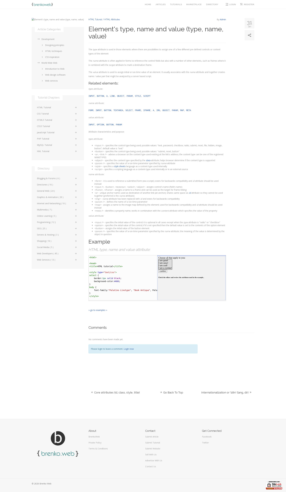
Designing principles (54, 45)
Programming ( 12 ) (46, 222)
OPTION (100, 124)
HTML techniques (53, 51)
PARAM (130, 96)
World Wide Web (49, 62)
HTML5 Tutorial (44, 119)
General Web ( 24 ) (46, 190)
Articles (161, 4)
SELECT (129, 110)
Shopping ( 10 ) (44, 241)
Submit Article (151, 436)
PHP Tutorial (43, 138)
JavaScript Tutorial (45, 132)
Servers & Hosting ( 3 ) (48, 234)
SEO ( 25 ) (41, 228)
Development (48, 39)
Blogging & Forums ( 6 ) (48, 178)
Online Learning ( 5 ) (46, 215)
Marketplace (194, 4)
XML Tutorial (43, 151)
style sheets (120, 166)
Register (249, 4)
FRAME (138, 110)
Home (148, 4)
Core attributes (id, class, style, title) (116, 392)
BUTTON (100, 96)
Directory (212, 4)
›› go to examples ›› (97, 310)
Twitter (205, 442)
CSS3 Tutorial (43, 126)
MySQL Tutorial (44, 145)
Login (232, 4)
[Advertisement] (228, 358)
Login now (129, 348)
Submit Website (152, 448)
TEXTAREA (118, 110)
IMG (158, 110)
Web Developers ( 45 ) (47, 253)
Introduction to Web (54, 68)
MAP (182, 110)
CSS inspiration (52, 57)
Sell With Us (151, 454)
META (188, 110)
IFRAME (146, 110)
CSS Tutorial (43, 113)
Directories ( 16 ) (45, 184)
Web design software (55, 74)
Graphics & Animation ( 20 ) (50, 197)
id (190, 192)
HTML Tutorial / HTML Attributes (104, 19)
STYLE (138, 96)
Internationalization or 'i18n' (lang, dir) (225, 392)
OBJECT (120, 96)
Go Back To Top (173, 392)
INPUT (91, 96)
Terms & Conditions (98, 448)
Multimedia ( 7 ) (44, 209)
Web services (51, 80)
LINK (112, 96)
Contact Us (150, 466)
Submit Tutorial (152, 442)
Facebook (207, 436)
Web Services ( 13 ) (46, 259)
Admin (223, 19)
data (148, 160)
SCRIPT (146, 96)
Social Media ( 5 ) (45, 247)
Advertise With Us (153, 460)
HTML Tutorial (44, 107)
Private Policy (94, 442)
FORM (90, 110)
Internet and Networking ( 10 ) (51, 203)
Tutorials (176, 4)
